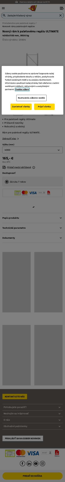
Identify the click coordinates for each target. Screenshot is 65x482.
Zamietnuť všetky (21, 106)
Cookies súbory (22, 89)
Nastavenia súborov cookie (31, 98)
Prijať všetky (44, 106)
